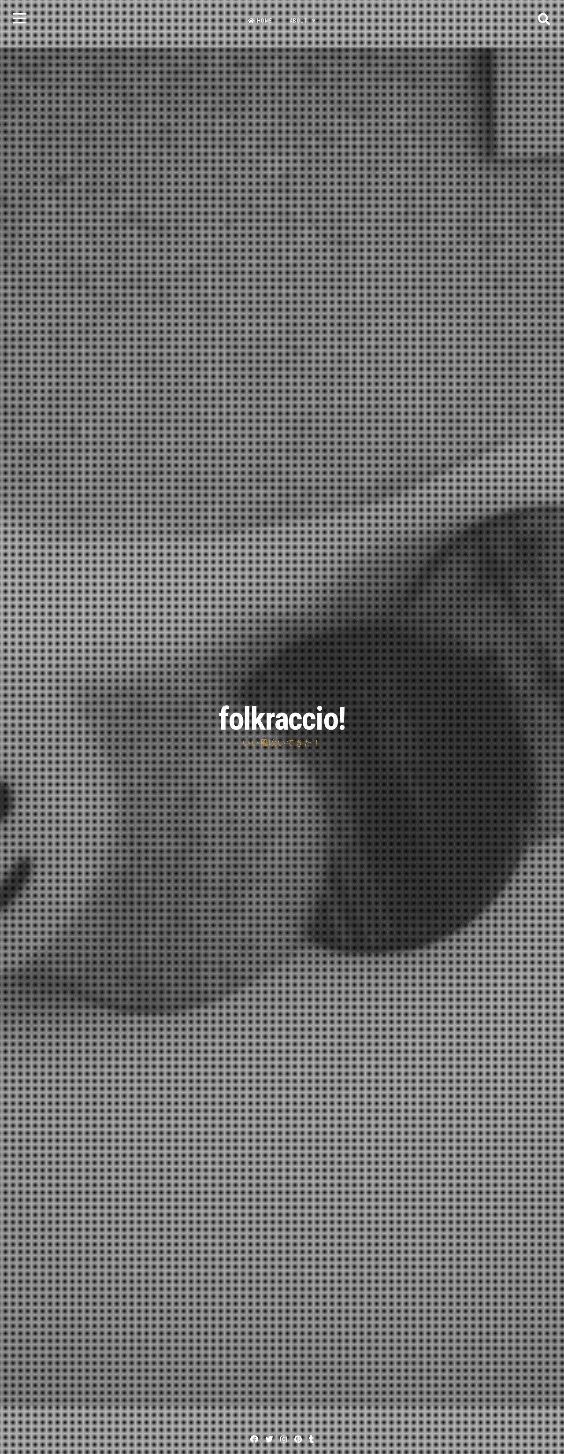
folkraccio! (282, 719)
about (299, 21)
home (264, 21)
